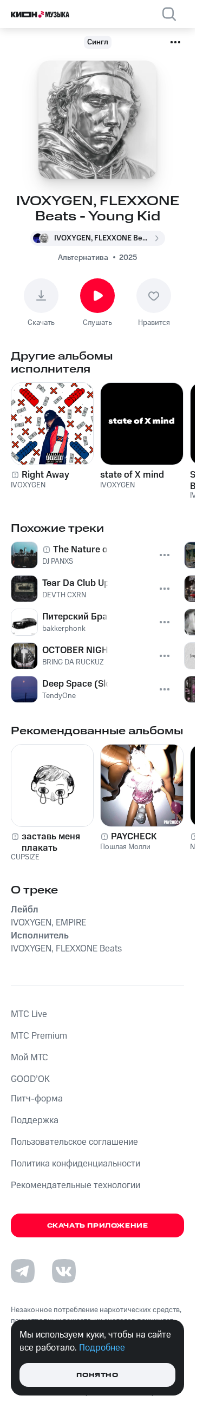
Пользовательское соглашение (74, 1142)
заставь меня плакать (51, 842)
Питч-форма (37, 1098)
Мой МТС (29, 1057)
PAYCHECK (134, 836)
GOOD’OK (30, 1079)
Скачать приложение (97, 1225)
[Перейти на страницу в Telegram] (23, 1271)
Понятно (97, 1375)
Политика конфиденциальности (75, 1163)
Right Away (45, 474)
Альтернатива (83, 257)
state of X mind (132, 474)
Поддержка (34, 1120)
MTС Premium (39, 1035)
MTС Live (29, 1014)
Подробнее (102, 1347)
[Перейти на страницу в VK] (64, 1271)
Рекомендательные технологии (75, 1185)
